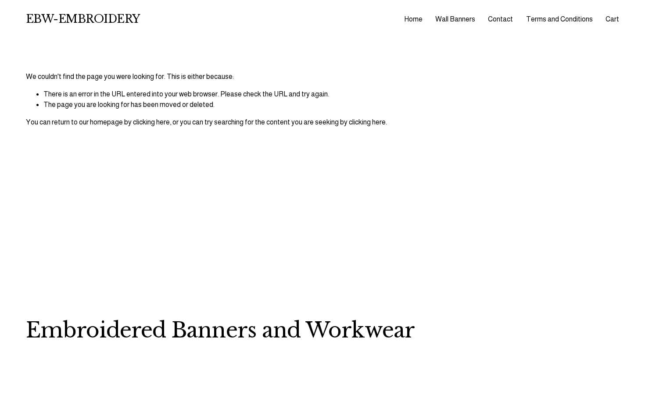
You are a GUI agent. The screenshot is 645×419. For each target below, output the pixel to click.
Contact (500, 19)
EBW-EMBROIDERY (83, 19)
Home (413, 19)
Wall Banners (455, 19)
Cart (612, 19)
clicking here (151, 122)
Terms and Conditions (559, 19)
